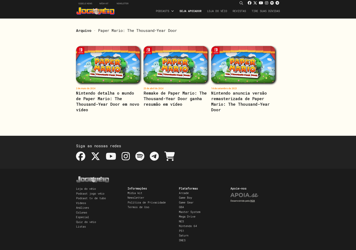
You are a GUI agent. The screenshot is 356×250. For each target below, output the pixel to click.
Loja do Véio (217, 11)
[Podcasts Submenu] (172, 11)
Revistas (239, 11)
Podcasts (162, 11)
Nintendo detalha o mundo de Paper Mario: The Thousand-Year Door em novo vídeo (107, 101)
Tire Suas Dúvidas (266, 11)
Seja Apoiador (190, 11)
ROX (252, 200)
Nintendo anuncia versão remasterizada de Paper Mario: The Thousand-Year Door (240, 101)
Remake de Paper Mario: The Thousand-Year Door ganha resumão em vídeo (175, 98)
